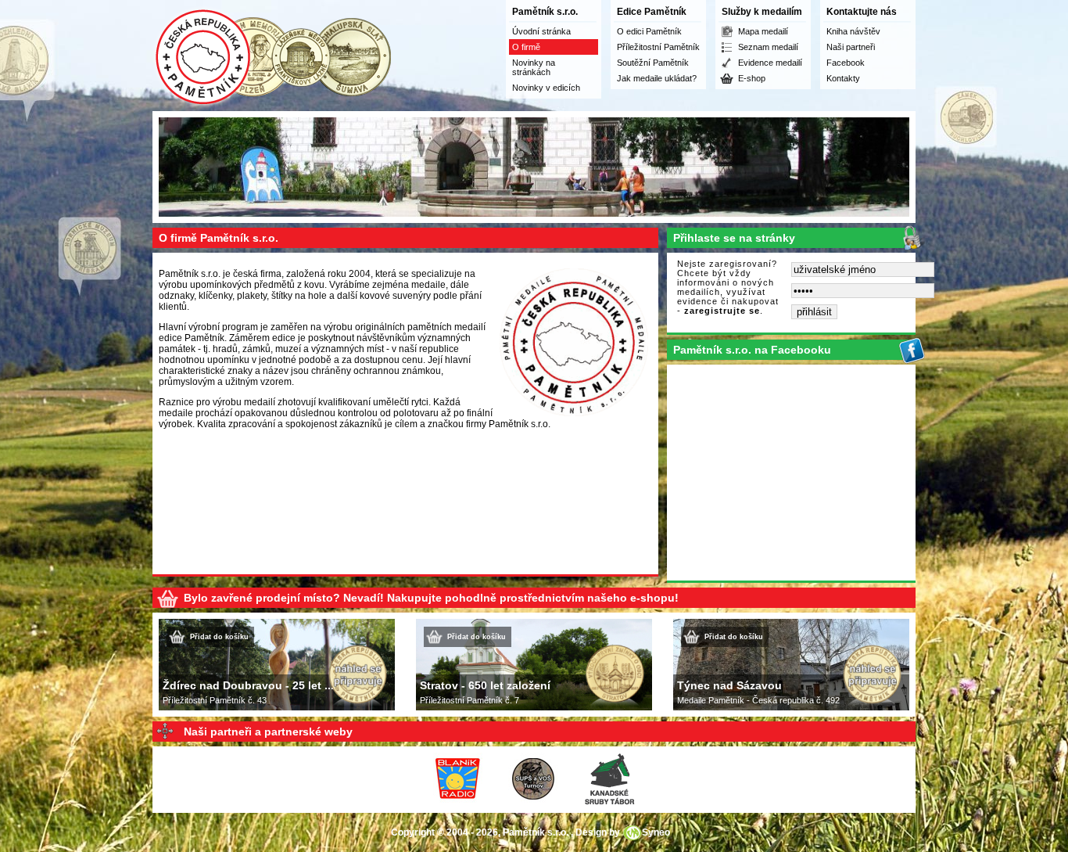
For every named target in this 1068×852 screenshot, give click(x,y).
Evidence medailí (770, 62)
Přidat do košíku (219, 637)
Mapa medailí (763, 31)
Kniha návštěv (853, 31)
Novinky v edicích (546, 87)
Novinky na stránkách (533, 67)
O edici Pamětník (649, 31)
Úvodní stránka (541, 31)
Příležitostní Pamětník (658, 47)
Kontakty (843, 78)
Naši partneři (850, 47)
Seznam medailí (768, 47)
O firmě (526, 47)
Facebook (845, 62)
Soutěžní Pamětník (653, 62)
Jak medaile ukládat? (657, 78)
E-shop (751, 78)
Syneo (656, 832)
